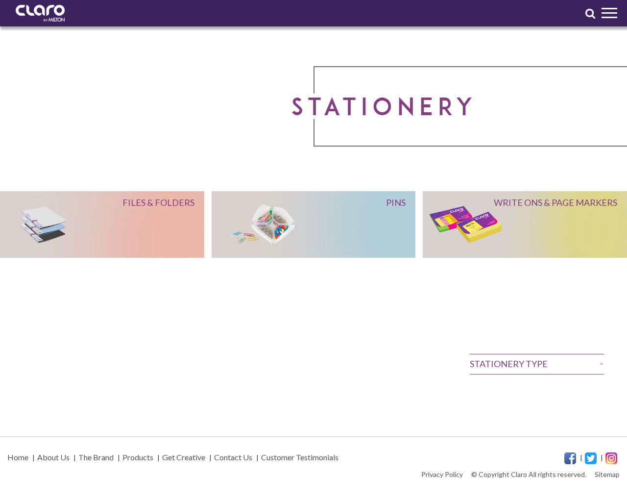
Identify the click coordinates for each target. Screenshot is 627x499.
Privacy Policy (442, 474)
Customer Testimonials (299, 457)
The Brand (96, 457)
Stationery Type (509, 363)
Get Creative (183, 457)
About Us (53, 457)
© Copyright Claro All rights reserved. (528, 474)
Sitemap (607, 474)
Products (137, 457)
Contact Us (233, 457)
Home (17, 457)
